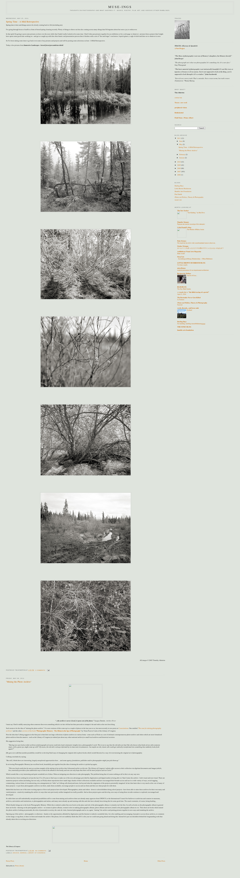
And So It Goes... (192, 275)
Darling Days (179, 186)
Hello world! (181, 253)
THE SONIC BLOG (184, 327)
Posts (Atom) (19, 866)
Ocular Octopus (182, 246)
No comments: (41, 850)
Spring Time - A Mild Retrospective (22, 21)
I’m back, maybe (182, 265)
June (181, 141)
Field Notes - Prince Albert (184, 118)
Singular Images (183, 222)
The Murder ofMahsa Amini (195, 229)
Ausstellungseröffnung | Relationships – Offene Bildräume (195, 259)
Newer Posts (10, 861)
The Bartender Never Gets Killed (188, 297)
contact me (178, 97)
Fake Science (181, 241)
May (181, 144)
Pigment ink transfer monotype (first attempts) (191, 224)
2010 (179, 162)
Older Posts (161, 861)
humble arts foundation (185, 330)
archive (16, 853)
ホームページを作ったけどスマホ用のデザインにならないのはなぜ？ (200, 248)
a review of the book (29, 731)
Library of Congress (36, 853)
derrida (23, 853)
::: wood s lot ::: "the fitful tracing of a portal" (193, 292)
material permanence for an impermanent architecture (193, 270)
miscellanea (181, 268)
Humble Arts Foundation (183, 191)
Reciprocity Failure (184, 273)
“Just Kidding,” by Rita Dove (196, 213)
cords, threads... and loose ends (188, 308)
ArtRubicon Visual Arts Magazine (189, 251)
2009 (179, 165)
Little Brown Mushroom (183, 188)
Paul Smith (178, 194)
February (182, 154)
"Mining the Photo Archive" (18, 681)
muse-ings (120, 7)
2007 (179, 171)
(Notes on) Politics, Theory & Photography (189, 197)
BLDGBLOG (182, 287)
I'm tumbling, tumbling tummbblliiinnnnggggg (191, 324)
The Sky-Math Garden (184, 289)
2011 (179, 138)
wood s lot (178, 200)
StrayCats (180, 256)
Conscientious (123, 728)
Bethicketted (179, 112)
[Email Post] (48, 670)
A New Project (180, 48)
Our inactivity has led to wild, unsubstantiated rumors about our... (196, 243)
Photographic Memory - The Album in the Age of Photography (58, 731)
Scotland (189, 310)
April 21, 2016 (181, 294)
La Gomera (180, 299)
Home (86, 861)
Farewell (179, 305)
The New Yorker (183, 210)
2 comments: (40, 670)
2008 (179, 168)
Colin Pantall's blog (184, 227)
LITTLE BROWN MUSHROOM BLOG (191, 263)
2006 (179, 175)
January (182, 158)
